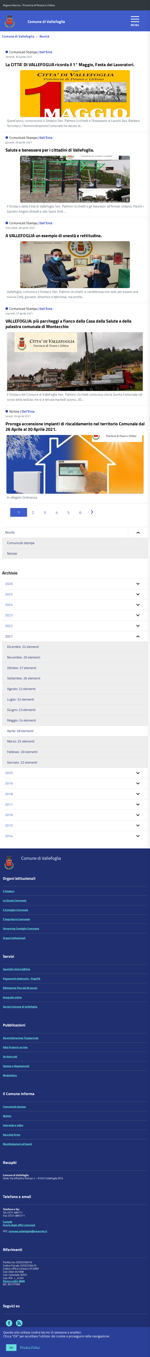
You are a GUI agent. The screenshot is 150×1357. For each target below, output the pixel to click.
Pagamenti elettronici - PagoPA (21, 978)
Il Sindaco (8, 891)
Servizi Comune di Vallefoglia (20, 1007)
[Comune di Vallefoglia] (10, 21)
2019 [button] (9, 783)
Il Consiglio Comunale (15, 910)
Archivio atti (10, 1056)
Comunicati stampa (20, 542)
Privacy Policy (30, 1347)
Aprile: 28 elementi (20, 730)
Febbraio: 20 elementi (22, 751)
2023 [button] (9, 615)
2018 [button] (9, 793)
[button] (138, 532)
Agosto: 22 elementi (21, 688)
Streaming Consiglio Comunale (21, 928)
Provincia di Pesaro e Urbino (39, 5)
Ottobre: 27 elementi (21, 667)
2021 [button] (9, 636)
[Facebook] (9, 1324)
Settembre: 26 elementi (23, 678)
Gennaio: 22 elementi (22, 762)
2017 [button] (9, 804)
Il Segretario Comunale (16, 919)
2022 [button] (9, 625)
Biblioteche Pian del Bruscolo (20, 988)
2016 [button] (9, 814)
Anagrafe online (12, 997)
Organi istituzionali (14, 938)
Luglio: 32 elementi (20, 699)
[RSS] (19, 1324)
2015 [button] (9, 825)
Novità (44, 36)
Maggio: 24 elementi (21, 720)
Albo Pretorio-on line (15, 1047)
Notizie (12, 553)
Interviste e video (13, 1125)
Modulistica (10, 1075)
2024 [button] (9, 604)
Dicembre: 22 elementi (23, 646)
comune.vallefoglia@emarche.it (28, 1231)
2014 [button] (9, 836)
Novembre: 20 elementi (23, 657)
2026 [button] (9, 583)
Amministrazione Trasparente (20, 1038)
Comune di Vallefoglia (46, 21)
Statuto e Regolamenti (16, 1066)
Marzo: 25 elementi (20, 741)
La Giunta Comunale (14, 900)
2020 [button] (9, 772)
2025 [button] (9, 594)
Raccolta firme (11, 1135)
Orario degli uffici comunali (19, 1225)
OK (11, 1348)
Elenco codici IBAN (14, 1281)
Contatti (7, 1222)
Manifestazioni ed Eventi (17, 1144)
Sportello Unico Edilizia (16, 969)
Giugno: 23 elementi (21, 709)
